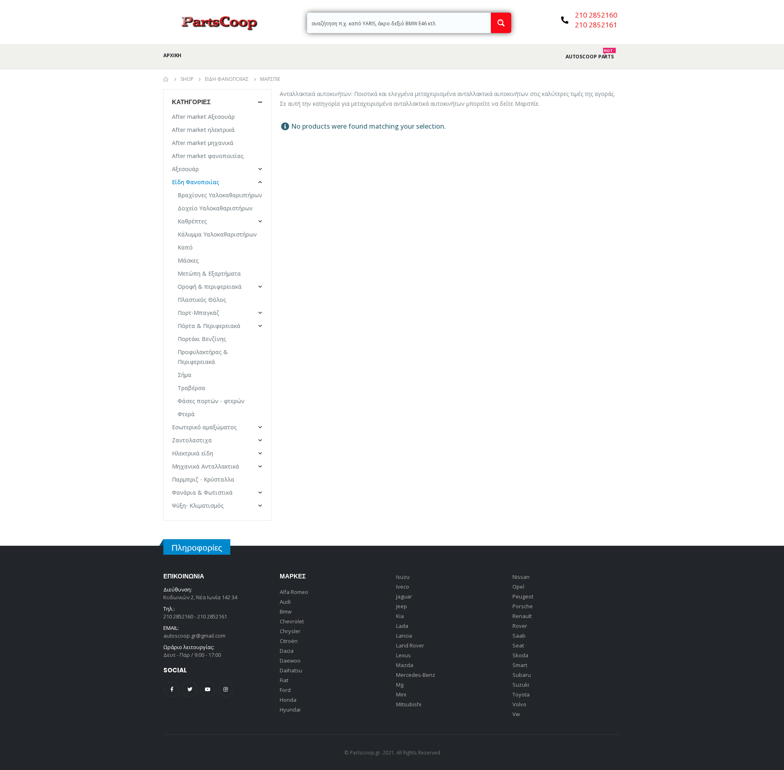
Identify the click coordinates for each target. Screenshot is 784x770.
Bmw (286, 611)
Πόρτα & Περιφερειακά (209, 326)
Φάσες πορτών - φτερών (211, 401)
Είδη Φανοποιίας (195, 182)
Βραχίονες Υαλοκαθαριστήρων (220, 195)
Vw (516, 714)
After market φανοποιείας (208, 156)
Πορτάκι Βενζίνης (202, 339)
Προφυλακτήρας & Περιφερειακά (203, 357)
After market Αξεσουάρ (203, 117)
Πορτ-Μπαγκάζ (198, 313)
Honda (288, 699)
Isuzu (403, 576)
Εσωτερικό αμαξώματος (204, 427)
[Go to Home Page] (166, 79)
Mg (399, 684)
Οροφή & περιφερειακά (210, 286)
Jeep (401, 606)
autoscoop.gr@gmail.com (194, 635)
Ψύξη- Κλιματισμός (198, 505)
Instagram (225, 689)
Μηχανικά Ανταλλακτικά (205, 466)
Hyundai (290, 709)
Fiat (284, 680)
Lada (402, 625)
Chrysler (290, 631)
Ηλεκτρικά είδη (192, 453)
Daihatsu (291, 670)
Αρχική (172, 55)
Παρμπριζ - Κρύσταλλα (203, 479)
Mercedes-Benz (415, 674)
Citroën (289, 641)
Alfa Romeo (294, 592)
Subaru (521, 674)
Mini (401, 694)
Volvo (519, 704)
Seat (518, 645)
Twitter (189, 689)
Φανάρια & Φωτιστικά (202, 492)
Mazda (404, 665)
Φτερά (186, 414)
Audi (285, 601)
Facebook (171, 689)
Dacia (287, 650)
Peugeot (522, 596)
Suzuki (520, 684)
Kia (400, 616)
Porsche (522, 606)
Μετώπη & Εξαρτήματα (209, 273)
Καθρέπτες (192, 221)
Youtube (207, 689)
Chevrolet (292, 621)
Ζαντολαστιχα (192, 440)
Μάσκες (188, 260)
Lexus (403, 655)
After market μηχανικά (203, 143)
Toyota (521, 694)
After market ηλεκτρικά (203, 130)
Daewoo (290, 660)
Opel (518, 586)
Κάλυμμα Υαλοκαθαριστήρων (217, 234)
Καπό (185, 247)
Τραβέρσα (191, 388)
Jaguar (404, 596)
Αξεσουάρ (185, 169)
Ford (285, 690)
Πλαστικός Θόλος (202, 300)
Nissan (521, 576)
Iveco (402, 586)
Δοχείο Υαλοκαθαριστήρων (215, 208)
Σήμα (185, 375)
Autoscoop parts (590, 57)
